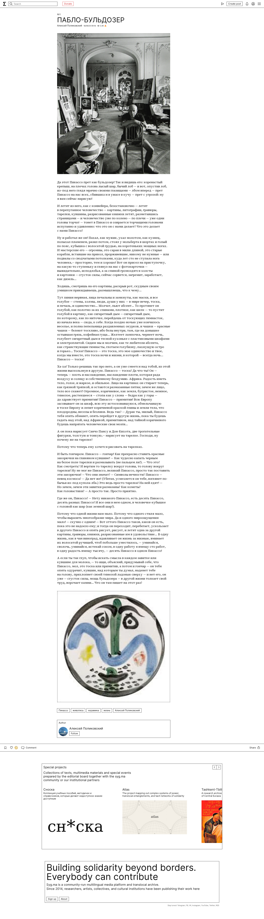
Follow (74, 733)
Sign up (52, 898)
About (64, 898)
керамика (93, 710)
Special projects (54, 767)
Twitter (212, 905)
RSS (217, 905)
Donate (68, 3)
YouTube (204, 905)
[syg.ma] (4, 4)
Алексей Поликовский (69, 25)
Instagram (196, 905)
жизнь (106, 710)
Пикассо (63, 710)
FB (187, 905)
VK (190, 905)
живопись (78, 710)
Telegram (181, 905)
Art (59, 14)
